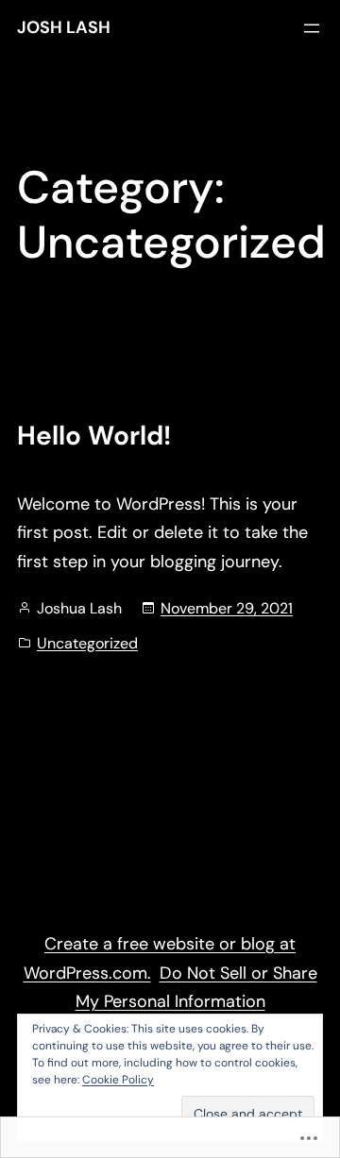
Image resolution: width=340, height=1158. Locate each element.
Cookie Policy (118, 1079)
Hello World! (94, 436)
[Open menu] (311, 28)
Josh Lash (63, 27)
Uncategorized (87, 643)
